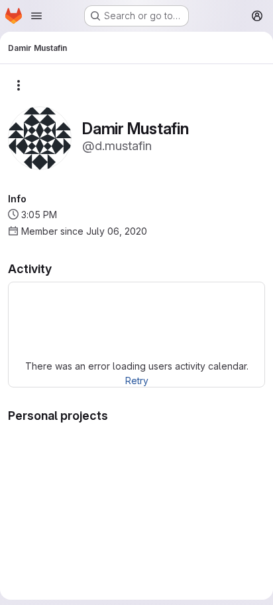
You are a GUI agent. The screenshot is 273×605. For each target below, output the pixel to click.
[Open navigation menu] (36, 15)
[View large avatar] (40, 137)
